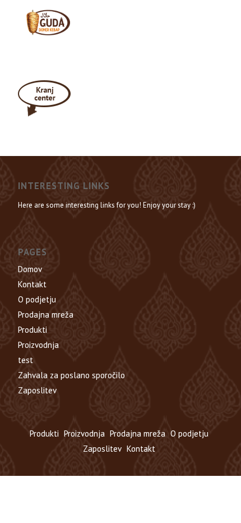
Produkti (32, 329)
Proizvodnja (38, 345)
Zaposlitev (37, 390)
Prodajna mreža (45, 314)
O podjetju (37, 299)
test (25, 360)
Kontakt (32, 284)
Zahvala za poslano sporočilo (71, 375)
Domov (30, 269)
